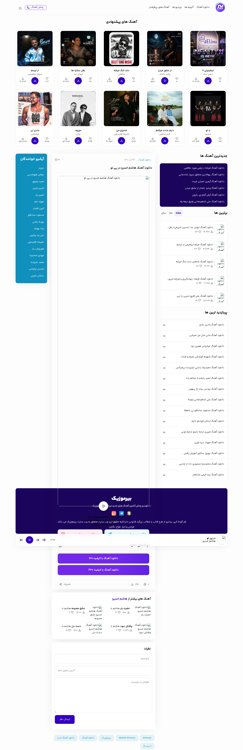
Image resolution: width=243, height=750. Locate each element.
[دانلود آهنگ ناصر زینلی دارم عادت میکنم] (164, 108)
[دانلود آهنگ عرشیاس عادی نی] (35, 108)
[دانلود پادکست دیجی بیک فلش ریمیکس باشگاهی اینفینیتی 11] (208, 48)
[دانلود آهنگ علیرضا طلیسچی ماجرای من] (121, 108)
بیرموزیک (106, 738)
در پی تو (147, 746)
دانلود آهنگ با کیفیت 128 (103, 558)
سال (163, 213)
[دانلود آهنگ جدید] (220, 7)
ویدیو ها (176, 7)
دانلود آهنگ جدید (118, 517)
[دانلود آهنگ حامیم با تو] (208, 108)
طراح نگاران (115, 527)
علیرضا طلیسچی (36, 242)
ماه (171, 213)
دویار (41, 168)
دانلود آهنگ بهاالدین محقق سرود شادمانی (201, 175)
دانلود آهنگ (203, 7)
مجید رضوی (38, 181)
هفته (178, 213)
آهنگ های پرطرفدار (159, 7)
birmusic (147, 738)
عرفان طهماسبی (35, 175)
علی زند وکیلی (37, 235)
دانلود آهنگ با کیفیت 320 (103, 570)
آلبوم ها (189, 7)
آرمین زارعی (38, 188)
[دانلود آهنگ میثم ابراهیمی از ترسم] (35, 48)
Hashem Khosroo (127, 738)
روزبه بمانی (38, 222)
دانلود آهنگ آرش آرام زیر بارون (208, 195)
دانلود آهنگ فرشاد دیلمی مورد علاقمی (204, 168)
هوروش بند (38, 249)
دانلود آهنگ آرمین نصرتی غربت (208, 181)
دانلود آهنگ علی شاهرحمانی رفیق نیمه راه (202, 202)
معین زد (39, 195)
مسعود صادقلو (36, 215)
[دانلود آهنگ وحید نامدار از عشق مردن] (164, 48)
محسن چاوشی (36, 269)
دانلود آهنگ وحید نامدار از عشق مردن (204, 188)
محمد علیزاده (37, 262)
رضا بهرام (39, 228)
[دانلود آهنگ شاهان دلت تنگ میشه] (121, 48)
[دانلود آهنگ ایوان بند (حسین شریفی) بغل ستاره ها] (78, 48)
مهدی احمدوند (36, 255)
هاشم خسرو (119, 599)
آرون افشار (38, 208)
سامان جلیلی (37, 276)
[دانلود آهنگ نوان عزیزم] (78, 108)
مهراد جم (39, 202)
